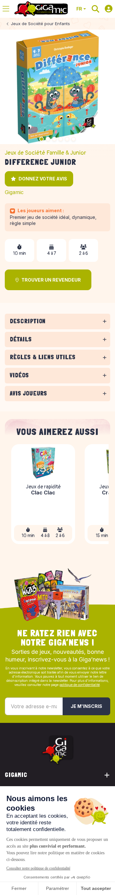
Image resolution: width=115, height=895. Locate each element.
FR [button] (79, 8)
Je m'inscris (86, 706)
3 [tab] (54, 139)
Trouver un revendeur (51, 280)
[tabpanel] (57, 330)
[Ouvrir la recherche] (95, 9)
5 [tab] (67, 139)
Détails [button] (21, 339)
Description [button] (28, 321)
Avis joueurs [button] (28, 393)
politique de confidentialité (79, 685)
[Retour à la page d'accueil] (41, 9)
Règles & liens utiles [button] (43, 357)
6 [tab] (73, 139)
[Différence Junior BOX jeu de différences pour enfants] (57, 87)
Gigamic (14, 192)
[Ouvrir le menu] (6, 9)
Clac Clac (43, 493)
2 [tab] (48, 139)
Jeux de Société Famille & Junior (45, 153)
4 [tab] (60, 139)
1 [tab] (41, 139)
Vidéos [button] (19, 375)
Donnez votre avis (43, 178)
